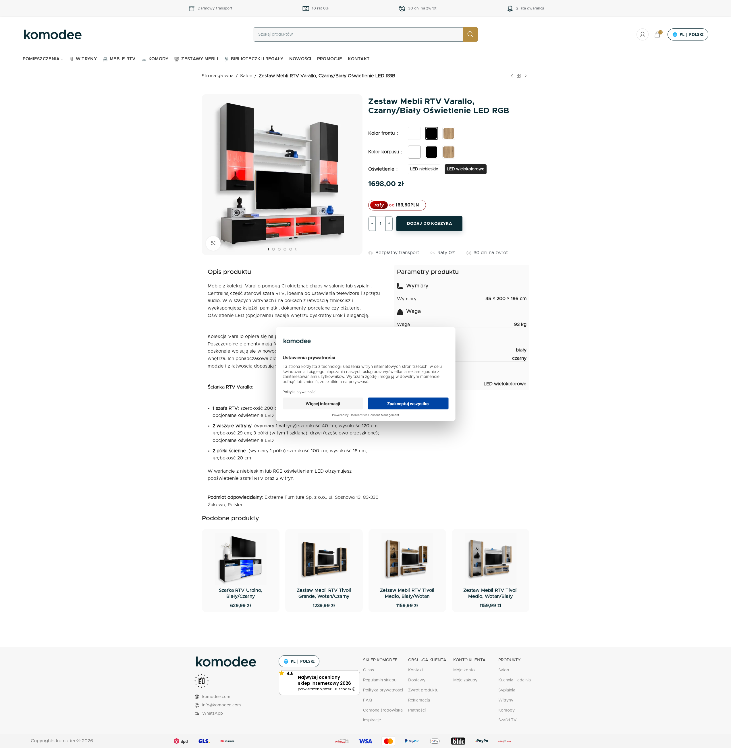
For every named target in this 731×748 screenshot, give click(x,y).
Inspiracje (372, 720)
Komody (506, 710)
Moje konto (464, 670)
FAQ (367, 700)
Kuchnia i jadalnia (514, 680)
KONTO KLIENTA (469, 660)
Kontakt (415, 670)
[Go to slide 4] (284, 249)
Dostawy (416, 680)
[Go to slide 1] (267, 249)
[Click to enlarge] (213, 243)
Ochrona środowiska (383, 710)
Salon (246, 76)
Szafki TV (507, 720)
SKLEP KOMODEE (380, 660)
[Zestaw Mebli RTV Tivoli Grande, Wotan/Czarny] (324, 559)
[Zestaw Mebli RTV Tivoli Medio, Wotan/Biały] (490, 559)
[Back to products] (518, 76)
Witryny (505, 700)
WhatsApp (212, 714)
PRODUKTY (509, 660)
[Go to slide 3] (279, 249)
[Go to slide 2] (273, 249)
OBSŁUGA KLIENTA (427, 660)
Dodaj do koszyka (429, 224)
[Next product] (525, 76)
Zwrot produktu (423, 690)
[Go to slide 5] (290, 249)
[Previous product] (511, 76)
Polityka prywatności (383, 690)
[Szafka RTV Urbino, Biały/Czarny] (240, 559)
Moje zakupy (465, 680)
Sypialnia (506, 690)
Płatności (417, 710)
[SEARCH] (470, 34)
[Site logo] (53, 34)
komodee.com (216, 697)
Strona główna (218, 76)
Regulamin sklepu (379, 680)
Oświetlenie (382, 169)
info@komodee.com (221, 705)
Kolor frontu (382, 133)
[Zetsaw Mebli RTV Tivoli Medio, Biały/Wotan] (407, 559)
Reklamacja (419, 700)
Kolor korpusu (384, 152)
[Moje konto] (642, 34)
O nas (368, 670)
